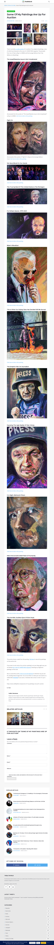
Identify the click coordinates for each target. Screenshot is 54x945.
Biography (7, 908)
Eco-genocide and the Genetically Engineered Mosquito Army (27, 825)
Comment (9, 743)
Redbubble (15, 677)
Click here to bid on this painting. (24, 116)
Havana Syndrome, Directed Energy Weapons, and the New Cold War (29, 801)
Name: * (9, 755)
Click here (31, 659)
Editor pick (7, 919)
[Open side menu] (4, 1)
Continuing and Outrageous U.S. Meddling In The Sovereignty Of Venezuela (30, 793)
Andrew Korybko (16, 819)
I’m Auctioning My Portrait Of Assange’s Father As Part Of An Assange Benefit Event (13, 720)
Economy (7, 916)
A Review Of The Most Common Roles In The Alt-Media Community (28, 817)
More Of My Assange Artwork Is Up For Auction (27, 722)
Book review (8, 911)
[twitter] (9, 886)
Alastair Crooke (16, 850)
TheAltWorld (28, 1)
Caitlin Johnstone (10, 20)
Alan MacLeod (16, 803)
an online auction (19, 49)
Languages (7, 927)
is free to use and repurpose (26, 673)
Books (6, 913)
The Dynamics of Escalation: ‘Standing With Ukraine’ (25, 848)
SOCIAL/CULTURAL (12, 5)
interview (7, 924)
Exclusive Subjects (9, 922)
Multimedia (7, 930)
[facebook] (5, 886)
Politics (6, 935)
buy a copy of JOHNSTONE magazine (22, 667)
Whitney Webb (16, 795)
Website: (9, 768)
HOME (5, 5)
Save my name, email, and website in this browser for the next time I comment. (24, 775)
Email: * (8, 762)
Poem (6, 933)
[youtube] (13, 886)
